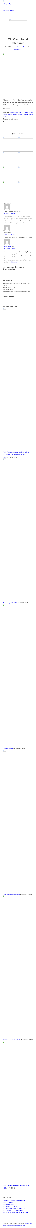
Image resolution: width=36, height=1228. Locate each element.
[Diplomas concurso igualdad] (10, 144)
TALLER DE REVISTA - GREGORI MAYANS (15, 1212)
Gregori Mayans (18, 114)
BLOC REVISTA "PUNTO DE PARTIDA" (14, 1208)
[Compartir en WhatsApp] (5, 121)
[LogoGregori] (15, 4)
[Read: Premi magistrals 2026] (4, 460)
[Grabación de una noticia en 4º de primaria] (10, 158)
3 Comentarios (16, 47)
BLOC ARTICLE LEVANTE (10, 1206)
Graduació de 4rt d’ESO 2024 (12, 1040)
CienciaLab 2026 (8, 748)
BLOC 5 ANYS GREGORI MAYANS (13, 1210)
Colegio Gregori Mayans (16, 112)
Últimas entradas (8, 10)
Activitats (25, 47)
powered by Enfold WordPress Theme (16, 1225)
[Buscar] (26, 4)
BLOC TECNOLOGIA (8, 1202)
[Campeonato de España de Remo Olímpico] (10, 188)
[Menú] (30, 4)
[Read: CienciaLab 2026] (4, 605)
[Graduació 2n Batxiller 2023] (25, 144)
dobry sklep (14, 262)
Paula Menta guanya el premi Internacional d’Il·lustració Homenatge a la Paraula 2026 (16, 454)
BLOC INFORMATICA (9, 1204)
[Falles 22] (10, 170)
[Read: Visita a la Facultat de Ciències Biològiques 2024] (4, 1042)
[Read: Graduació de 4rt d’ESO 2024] (4, 897)
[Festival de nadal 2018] (25, 158)
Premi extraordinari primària (11, 894)
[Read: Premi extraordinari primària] (4, 751)
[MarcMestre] (18, 27)
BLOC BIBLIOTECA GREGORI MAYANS (14, 1200)
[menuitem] (26, 4)
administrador (18, 49)
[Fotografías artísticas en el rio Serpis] (25, 188)
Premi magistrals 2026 (10, 603)
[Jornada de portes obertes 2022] (25, 173)
